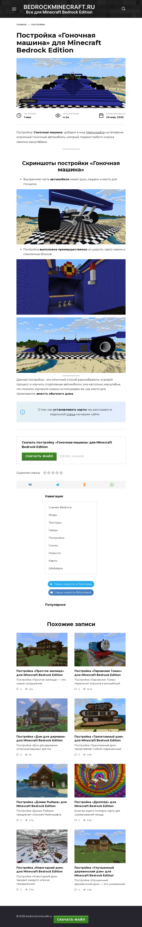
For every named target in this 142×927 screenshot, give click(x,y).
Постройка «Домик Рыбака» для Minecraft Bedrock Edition (41, 804)
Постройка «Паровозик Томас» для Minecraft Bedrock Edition (98, 672)
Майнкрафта (95, 132)
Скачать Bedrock (60, 507)
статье (71, 414)
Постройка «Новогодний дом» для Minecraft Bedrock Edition (39, 869)
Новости (55, 553)
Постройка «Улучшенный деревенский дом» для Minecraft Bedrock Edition (94, 871)
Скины (53, 545)
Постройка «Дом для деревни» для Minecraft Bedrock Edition (40, 738)
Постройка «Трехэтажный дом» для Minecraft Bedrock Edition (98, 738)
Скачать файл (39, 456)
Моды (53, 515)
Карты (53, 560)
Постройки (28, 101)
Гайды (53, 530)
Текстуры (55, 522)
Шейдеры (56, 568)
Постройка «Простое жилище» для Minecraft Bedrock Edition (40, 672)
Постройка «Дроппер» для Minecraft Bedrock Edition (95, 804)
